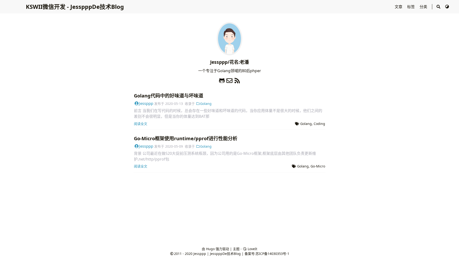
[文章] (229, 52)
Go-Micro (318, 166)
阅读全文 (140, 123)
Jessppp (146, 103)
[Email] (229, 79)
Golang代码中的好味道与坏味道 (168, 95)
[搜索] (438, 6)
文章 (399, 6)
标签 (411, 6)
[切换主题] (447, 6)
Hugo (210, 249)
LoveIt (252, 249)
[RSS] (237, 79)
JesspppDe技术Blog (225, 253)
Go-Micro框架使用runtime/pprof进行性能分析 (185, 138)
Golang (206, 103)
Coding (319, 123)
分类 (424, 6)
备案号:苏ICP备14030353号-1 (267, 253)
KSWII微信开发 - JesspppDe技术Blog (75, 7)
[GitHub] (222, 79)
